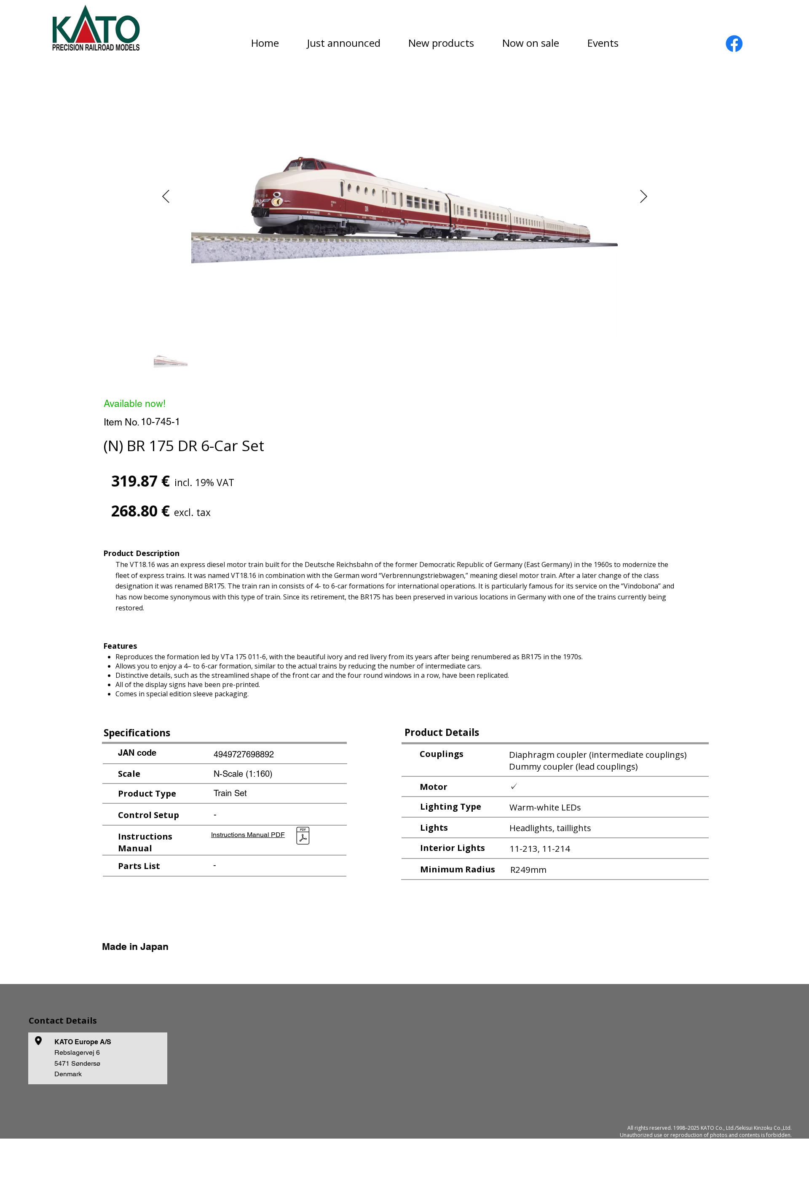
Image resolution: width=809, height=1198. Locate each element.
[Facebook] (734, 43)
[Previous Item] (165, 197)
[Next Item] (643, 197)
